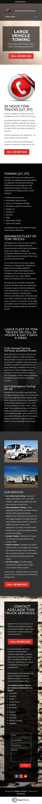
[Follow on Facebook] (16, 776)
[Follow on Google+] (21, 776)
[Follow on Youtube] (25, 776)
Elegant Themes (21, 791)
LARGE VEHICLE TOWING (21, 35)
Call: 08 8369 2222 (21, 56)
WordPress (21, 794)
